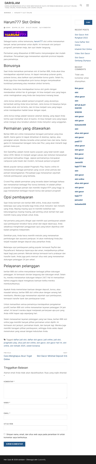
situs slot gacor (82, 133)
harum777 (38, 41)
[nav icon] (87, 5)
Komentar (9, 381)
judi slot (57, 339)
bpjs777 (78, 196)
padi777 (78, 141)
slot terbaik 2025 (17, 346)
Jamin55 (79, 162)
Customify (42, 460)
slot (76, 92)
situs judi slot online (27, 342)
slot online (79, 179)
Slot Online (32, 27)
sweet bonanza (33, 346)
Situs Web (8, 424)
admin (7, 27)
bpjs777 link (80, 166)
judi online (48, 339)
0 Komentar (45, 27)
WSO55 (78, 112)
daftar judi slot (20, 339)
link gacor (79, 88)
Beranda (7, 13)
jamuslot (79, 200)
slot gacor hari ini (54, 342)
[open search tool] (81, 5)
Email (7, 413)
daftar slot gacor (35, 339)
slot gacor (41, 342)
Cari (88, 22)
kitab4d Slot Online (83, 49)
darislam (12, 3)
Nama (7, 403)
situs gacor (80, 96)
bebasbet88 (80, 125)
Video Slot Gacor (82, 53)
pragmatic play (10, 342)
